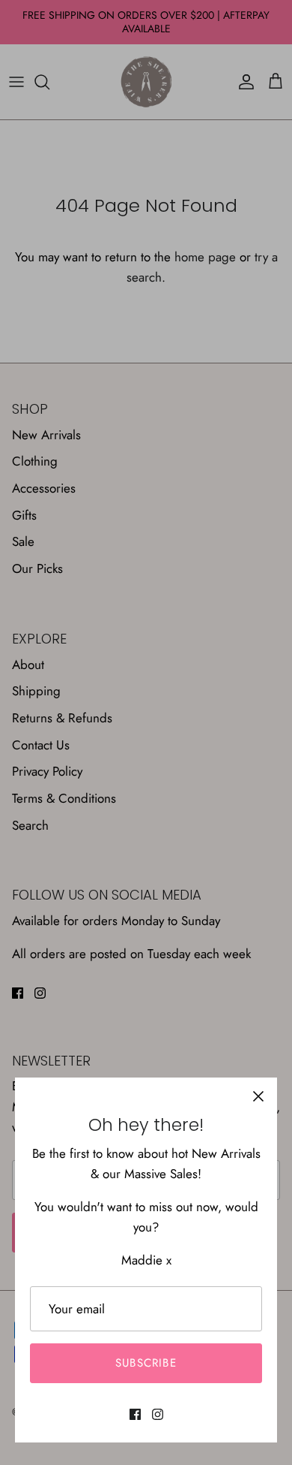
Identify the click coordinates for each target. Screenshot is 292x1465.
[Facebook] (135, 1414)
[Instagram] (157, 1414)
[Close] (258, 1096)
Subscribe (146, 1363)
